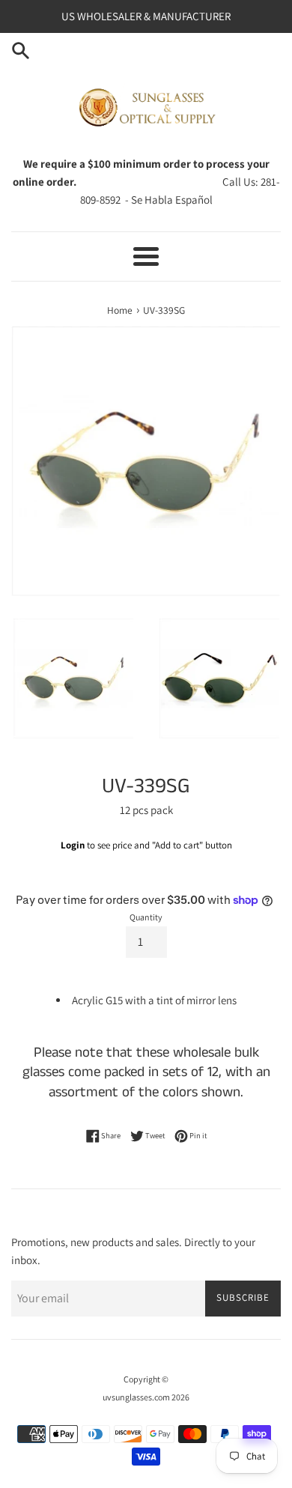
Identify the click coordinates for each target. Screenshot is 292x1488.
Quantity (146, 917)
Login (73, 845)
